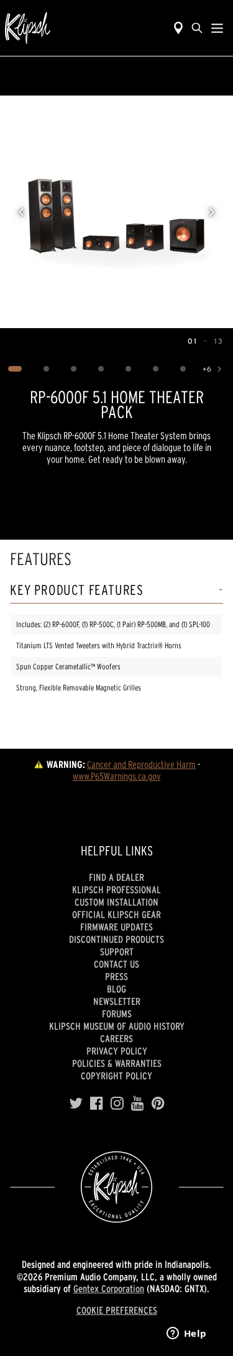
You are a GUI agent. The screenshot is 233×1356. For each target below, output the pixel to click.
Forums (117, 1013)
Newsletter (116, 1001)
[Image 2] (46, 369)
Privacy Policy (116, 1050)
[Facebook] (96, 1103)
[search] (197, 28)
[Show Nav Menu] (217, 28)
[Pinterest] (158, 1103)
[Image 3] (73, 369)
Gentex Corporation (108, 1288)
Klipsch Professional (116, 889)
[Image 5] (128, 369)
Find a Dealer (116, 877)
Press (116, 976)
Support (117, 951)
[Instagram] (117, 1103)
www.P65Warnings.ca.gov (117, 776)
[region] (116, 212)
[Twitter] (76, 1103)
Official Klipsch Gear (116, 914)
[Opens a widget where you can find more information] (186, 1334)
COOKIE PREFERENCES (116, 1310)
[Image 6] (155, 369)
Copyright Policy (116, 1075)
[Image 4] (100, 369)
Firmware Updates (116, 926)
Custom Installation (116, 902)
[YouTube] (137, 1103)
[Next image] (212, 212)
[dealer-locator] (178, 28)
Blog (116, 988)
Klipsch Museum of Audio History (117, 1026)
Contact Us (116, 964)
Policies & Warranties (117, 1063)
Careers (116, 1038)
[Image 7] (182, 369)
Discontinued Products (116, 939)
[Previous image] (21, 212)
